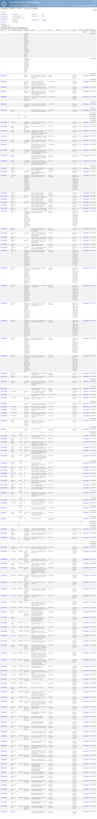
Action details (86, 75)
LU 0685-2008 (4, 338)
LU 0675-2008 (4, 244)
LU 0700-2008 (4, 789)
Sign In (95, 1)
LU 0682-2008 (4, 285)
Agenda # (20, 30)
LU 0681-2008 (4, 268)
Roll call (85, 31)
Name (32, 30)
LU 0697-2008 (4, 763)
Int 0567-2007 (4, 420)
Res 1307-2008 (4, 640)
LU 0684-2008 (4, 320)
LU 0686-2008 (4, 355)
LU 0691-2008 (4, 706)
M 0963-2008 (3, 81)
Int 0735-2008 (4, 674)
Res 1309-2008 (4, 666)
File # (2, 30)
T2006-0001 (3, 429)
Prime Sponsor (14, 30)
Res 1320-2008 (4, 240)
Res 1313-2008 (4, 149)
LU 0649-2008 (4, 205)
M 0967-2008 (3, 91)
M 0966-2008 (3, 87)
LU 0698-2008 (4, 772)
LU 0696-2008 (4, 755)
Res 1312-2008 (4, 140)
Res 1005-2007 (4, 528)
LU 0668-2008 (4, 228)
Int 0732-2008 (4, 645)
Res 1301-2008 (4, 415)
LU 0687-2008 (4, 373)
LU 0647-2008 (4, 192)
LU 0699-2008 (4, 780)
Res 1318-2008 (4, 208)
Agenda (15, 20)
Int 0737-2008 (4, 683)
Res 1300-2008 (4, 412)
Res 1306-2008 (4, 635)
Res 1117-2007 (4, 533)
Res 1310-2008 (4, 130)
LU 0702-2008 (4, 806)
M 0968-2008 (3, 96)
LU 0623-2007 (4, 175)
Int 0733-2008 (4, 652)
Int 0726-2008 (4, 563)
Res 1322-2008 (4, 376)
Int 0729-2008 (4, 409)
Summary (58, 30)
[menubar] (14, 28)
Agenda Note (27, 30)
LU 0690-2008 (4, 155)
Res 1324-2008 (4, 397)
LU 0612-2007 (4, 168)
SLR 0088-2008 (4, 559)
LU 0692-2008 (4, 716)
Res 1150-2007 (4, 537)
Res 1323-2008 (4, 391)
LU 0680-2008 (4, 250)
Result (80, 30)
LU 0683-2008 (4, 303)
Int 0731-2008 (4, 611)
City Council (15, 14)
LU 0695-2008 (4, 745)
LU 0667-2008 (4, 211)
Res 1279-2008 (4, 122)
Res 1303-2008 (4, 622)
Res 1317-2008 (4, 202)
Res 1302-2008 (4, 602)
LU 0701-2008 (4, 797)
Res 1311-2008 (4, 697)
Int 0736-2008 (4, 678)
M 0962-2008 (3, 75)
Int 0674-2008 (4, 381)
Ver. (9, 30)
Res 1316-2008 (4, 195)
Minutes (45, 20)
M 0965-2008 (3, 110)
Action (74, 30)
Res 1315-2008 (4, 171)
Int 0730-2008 (4, 607)
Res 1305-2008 (4, 631)
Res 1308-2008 (4, 659)
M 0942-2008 (3, 388)
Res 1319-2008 (4, 232)
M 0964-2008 (3, 103)
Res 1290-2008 (4, 126)
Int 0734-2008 (4, 670)
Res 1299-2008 (4, 551)
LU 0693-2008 (4, 726)
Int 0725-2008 (4, 547)
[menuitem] (3, 28)
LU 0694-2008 (4, 735)
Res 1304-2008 (4, 626)
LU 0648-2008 (4, 199)
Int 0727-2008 (4, 567)
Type (49, 30)
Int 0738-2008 (4, 687)
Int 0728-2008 (4, 406)
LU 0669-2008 (4, 237)
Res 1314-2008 (4, 160)
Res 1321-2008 (4, 247)
